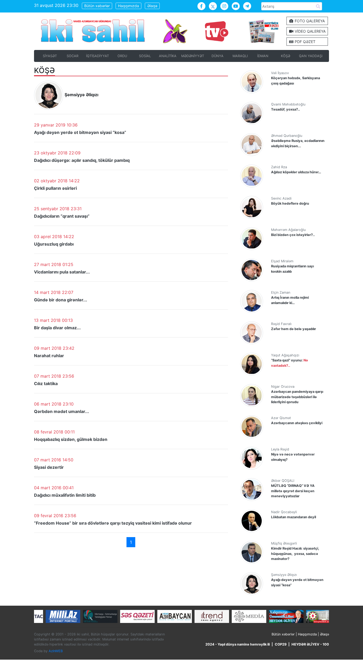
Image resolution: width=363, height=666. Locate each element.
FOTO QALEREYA (309, 21)
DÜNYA (217, 56)
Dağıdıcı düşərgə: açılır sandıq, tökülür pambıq (82, 160)
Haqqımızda (128, 5)
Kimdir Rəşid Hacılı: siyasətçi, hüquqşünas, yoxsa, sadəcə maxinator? (295, 553)
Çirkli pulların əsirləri (55, 188)
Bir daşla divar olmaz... (57, 327)
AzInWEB (56, 651)
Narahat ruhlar (49, 355)
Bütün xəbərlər (97, 5)
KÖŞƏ (285, 56)
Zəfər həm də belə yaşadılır (293, 329)
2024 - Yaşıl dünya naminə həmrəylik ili (237, 644)
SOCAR (72, 56)
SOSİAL (145, 56)
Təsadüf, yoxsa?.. (285, 109)
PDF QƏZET (304, 41)
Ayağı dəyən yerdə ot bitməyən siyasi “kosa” (80, 132)
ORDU (122, 56)
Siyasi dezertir (49, 467)
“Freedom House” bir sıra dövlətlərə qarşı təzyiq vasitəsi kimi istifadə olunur (113, 523)
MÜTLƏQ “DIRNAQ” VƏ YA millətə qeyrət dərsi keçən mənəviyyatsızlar (293, 491)
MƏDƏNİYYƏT (192, 56)
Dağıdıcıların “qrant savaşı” (62, 216)
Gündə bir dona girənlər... (60, 299)
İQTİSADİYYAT (97, 56)
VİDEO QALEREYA (310, 31)
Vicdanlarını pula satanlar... (62, 272)
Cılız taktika (46, 383)
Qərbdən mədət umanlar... (61, 411)
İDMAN (262, 56)
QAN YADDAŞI (310, 56)
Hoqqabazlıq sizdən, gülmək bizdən (70, 439)
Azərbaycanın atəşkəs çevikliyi (296, 423)
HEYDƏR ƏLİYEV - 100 (310, 644)
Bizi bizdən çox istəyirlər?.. (293, 235)
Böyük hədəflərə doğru (290, 203)
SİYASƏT (50, 56)
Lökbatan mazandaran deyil (293, 517)
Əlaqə (152, 5)
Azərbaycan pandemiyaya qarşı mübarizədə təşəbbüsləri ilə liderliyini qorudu (297, 397)
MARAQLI (240, 56)
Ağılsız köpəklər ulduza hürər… (296, 172)
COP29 (280, 644)
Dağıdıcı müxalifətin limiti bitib (65, 495)
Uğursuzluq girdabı (54, 244)
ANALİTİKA (167, 56)
